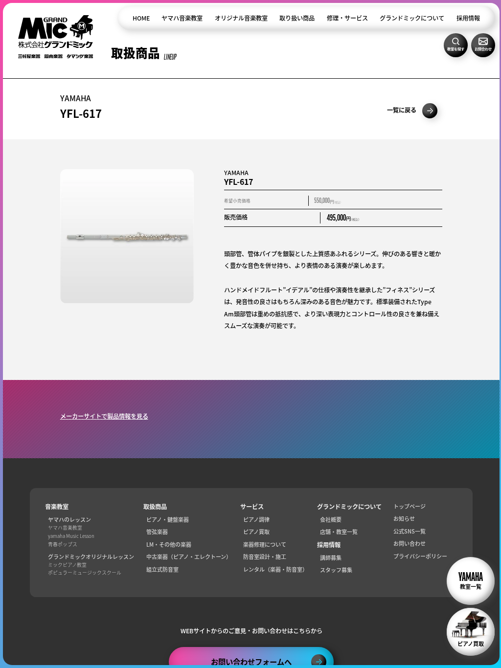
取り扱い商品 (297, 18)
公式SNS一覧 (409, 531)
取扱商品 (155, 507)
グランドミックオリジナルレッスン (91, 557)
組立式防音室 (162, 569)
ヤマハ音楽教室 (182, 18)
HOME (141, 18)
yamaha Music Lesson (71, 536)
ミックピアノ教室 (67, 565)
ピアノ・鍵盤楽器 (167, 519)
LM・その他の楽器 (168, 544)
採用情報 (468, 18)
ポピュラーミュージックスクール (84, 573)
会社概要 (331, 519)
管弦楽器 (157, 532)
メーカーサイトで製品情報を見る (104, 416)
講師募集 (331, 558)
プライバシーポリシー (420, 556)
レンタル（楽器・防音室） (275, 569)
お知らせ (404, 518)
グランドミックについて (412, 18)
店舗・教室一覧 (339, 532)
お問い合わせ (409, 543)
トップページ (409, 506)
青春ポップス (62, 545)
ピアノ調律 (256, 519)
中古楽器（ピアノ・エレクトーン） (188, 557)
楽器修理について (264, 544)
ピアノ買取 (256, 532)
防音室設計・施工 (264, 557)
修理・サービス (347, 18)
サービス (252, 507)
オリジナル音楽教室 (241, 18)
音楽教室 (56, 507)
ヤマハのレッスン (69, 519)
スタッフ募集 (336, 570)
